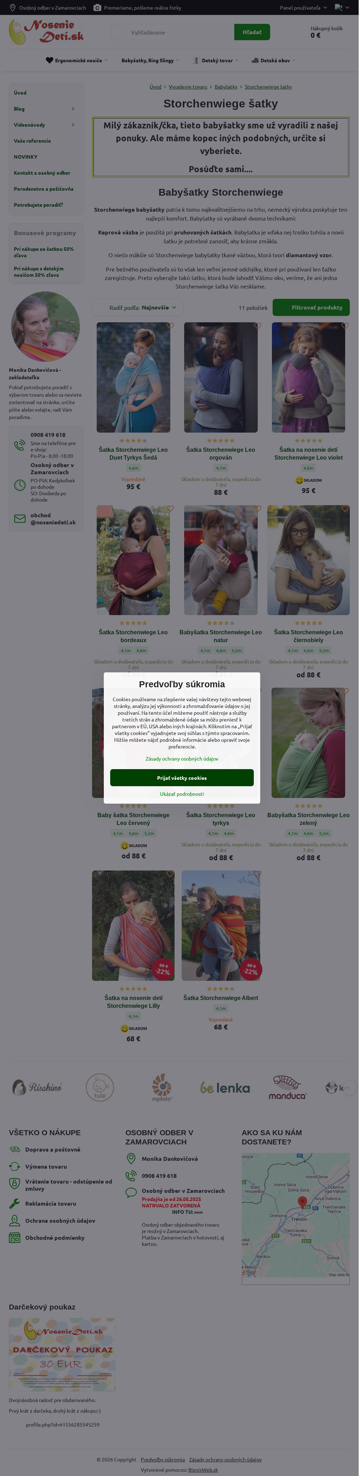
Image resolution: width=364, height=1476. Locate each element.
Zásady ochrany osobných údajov (182, 758)
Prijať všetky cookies (182, 777)
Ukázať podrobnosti (182, 793)
